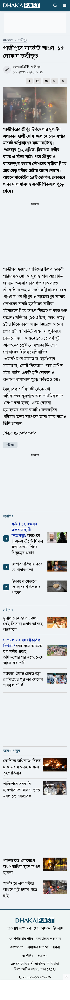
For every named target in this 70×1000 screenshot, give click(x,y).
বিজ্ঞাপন (42, 956)
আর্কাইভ (27, 956)
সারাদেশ (8, 40)
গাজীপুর (22, 40)
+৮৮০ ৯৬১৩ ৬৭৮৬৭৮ (37, 977)
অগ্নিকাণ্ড (10, 444)
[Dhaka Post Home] (35, 920)
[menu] (63, 5)
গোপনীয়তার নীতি (21, 938)
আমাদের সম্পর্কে (37, 947)
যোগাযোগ (17, 947)
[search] (55, 5)
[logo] (21, 5)
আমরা (56, 947)
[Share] (29, 81)
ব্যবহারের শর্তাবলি (48, 938)
